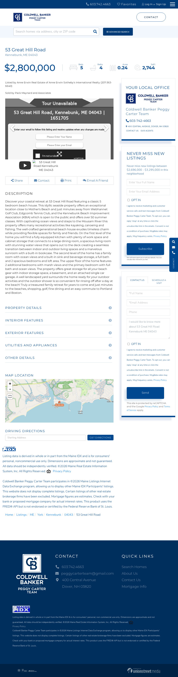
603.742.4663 (100, 4)
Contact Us (132, 131)
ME (32, 515)
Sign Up (161, 4)
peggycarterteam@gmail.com (87, 573)
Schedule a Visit (159, 281)
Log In (148, 4)
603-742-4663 (140, 121)
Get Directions (100, 437)
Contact (151, 17)
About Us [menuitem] (130, 573)
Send (145, 392)
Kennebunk (53, 515)
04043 (68, 515)
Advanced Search (119, 32)
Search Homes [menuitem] (134, 567)
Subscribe (145, 248)
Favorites (128, 4)
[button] (95, 32)
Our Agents (147, 131)
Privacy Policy (62, 471)
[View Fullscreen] (10, 396)
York (40, 515)
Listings (21, 515)
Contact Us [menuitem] (131, 580)
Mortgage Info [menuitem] (134, 586)
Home (9, 515)
